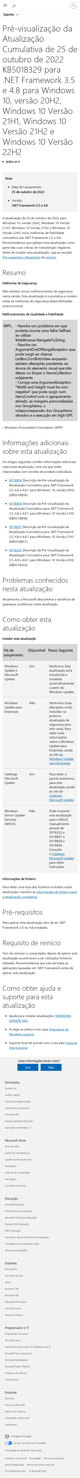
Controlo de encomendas (17, 1172)
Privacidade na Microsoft (17, 1418)
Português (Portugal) (21, 1436)
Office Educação (13, 1230)
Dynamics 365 (12, 1288)
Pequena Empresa (14, 1314)
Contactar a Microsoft (16, 1458)
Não (51, 1067)
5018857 (15, 527)
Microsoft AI (11, 1269)
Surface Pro (10, 1088)
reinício (51, 257)
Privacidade (35, 1458)
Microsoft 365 (12, 1114)
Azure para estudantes (16, 1250)
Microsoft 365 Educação (17, 1224)
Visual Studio (11, 1379)
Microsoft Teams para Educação (21, 1217)
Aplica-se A (12, 161)
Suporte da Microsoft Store (18, 1159)
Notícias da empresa (15, 1411)
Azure (8, 1282)
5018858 (15, 503)
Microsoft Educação (14, 1204)
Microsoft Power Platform (17, 1366)
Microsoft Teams (13, 1308)
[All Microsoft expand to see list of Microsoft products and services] (5, 5)
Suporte (9, 14)
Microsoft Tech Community (18, 1353)
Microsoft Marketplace (16, 1359)
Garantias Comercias (15, 1185)
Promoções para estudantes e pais (22, 1243)
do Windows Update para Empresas (61, 758)
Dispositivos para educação (18, 1211)
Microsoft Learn (13, 1340)
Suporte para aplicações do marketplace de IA (28, 1346)
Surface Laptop (12, 1094)
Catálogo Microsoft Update (61, 797)
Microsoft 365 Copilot (15, 1301)
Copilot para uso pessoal (17, 1107)
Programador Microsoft (16, 1333)
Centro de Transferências (17, 1152)
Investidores (11, 1424)
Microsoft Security (14, 1275)
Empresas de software (16, 1373)
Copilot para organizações (18, 1101)
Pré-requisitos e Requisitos (21, 257)
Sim (28, 1067)
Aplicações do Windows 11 (18, 1127)
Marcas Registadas (14, 1464)
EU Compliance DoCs (15, 1470)
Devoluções (10, 1166)
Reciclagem (10, 1179)
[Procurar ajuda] (14, 5)
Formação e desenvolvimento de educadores (27, 1237)
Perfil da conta (12, 1146)
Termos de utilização (53, 1458)
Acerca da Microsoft (15, 1404)
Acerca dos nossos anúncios (40, 1464)
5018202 (15, 550)
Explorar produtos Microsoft (19, 1121)
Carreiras (9, 1398)
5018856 (15, 480)
